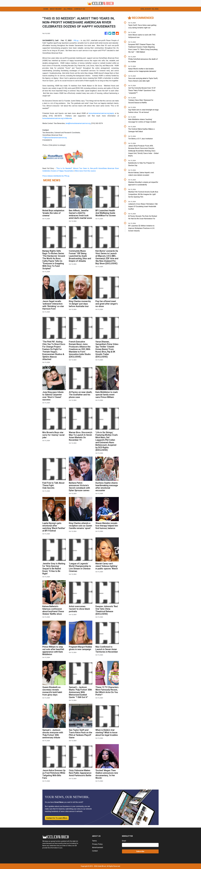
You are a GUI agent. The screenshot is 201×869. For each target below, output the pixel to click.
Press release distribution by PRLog (55, 176)
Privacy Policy (97, 844)
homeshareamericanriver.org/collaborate (57, 118)
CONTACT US (79, 9)
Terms (94, 841)
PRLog (75, 40)
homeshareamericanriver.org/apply (101, 113)
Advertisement (97, 847)
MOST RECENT (56, 9)
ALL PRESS (68, 9)
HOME (45, 9)
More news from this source (85, 171)
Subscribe (140, 851)
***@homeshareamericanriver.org (54, 138)
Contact (95, 851)
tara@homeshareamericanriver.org (78, 123)
